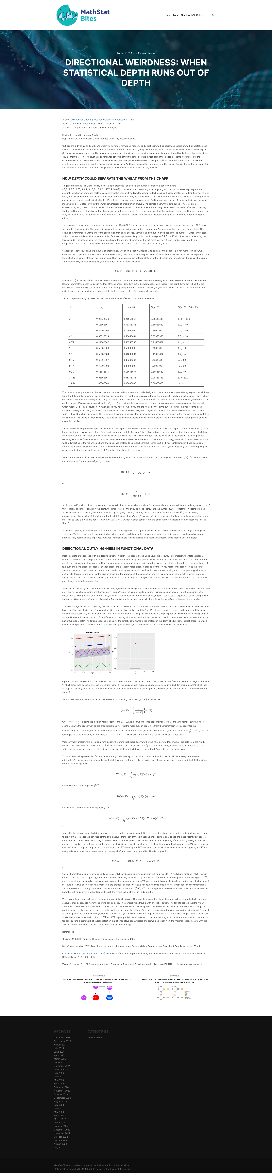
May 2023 (59, 1112)
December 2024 (62, 1066)
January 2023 (61, 1126)
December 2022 (62, 1129)
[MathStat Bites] (82, 15)
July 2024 (59, 1073)
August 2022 (60, 1144)
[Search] (213, 15)
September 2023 (62, 1097)
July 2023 (59, 1105)
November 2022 (62, 1133)
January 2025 (61, 1062)
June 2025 (59, 1051)
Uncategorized (95, 1037)
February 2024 (61, 1087)
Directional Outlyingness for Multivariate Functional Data (102, 119)
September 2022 (62, 1140)
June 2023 (59, 1108)
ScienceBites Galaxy (120, 1169)
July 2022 (59, 1147)
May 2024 (59, 1080)
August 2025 (60, 1044)
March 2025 (60, 1059)
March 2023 (60, 1119)
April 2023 (59, 1115)
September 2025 (62, 1041)
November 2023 (62, 1090)
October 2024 (61, 1069)
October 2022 (61, 1136)
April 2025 (59, 1055)
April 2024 (59, 1083)
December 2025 (62, 1037)
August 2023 (60, 1101)
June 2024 (59, 1076)
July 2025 (59, 1048)
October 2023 (61, 1094)
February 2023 (61, 1122)
